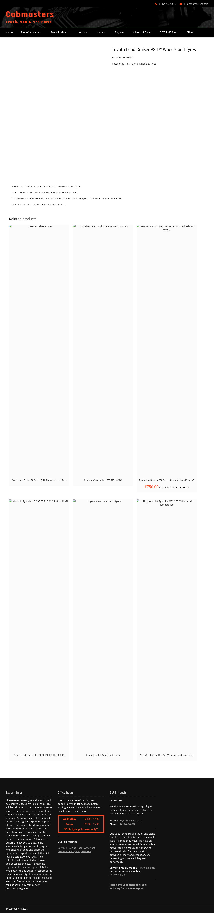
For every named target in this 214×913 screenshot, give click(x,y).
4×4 (99, 32)
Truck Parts (57, 32)
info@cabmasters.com (195, 3)
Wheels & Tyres (142, 32)
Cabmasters (30, 14)
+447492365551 (118, 874)
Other (189, 32)
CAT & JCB (166, 32)
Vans (81, 32)
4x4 (127, 63)
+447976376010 (167, 3)
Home (9, 32)
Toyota (134, 63)
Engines (119, 32)
